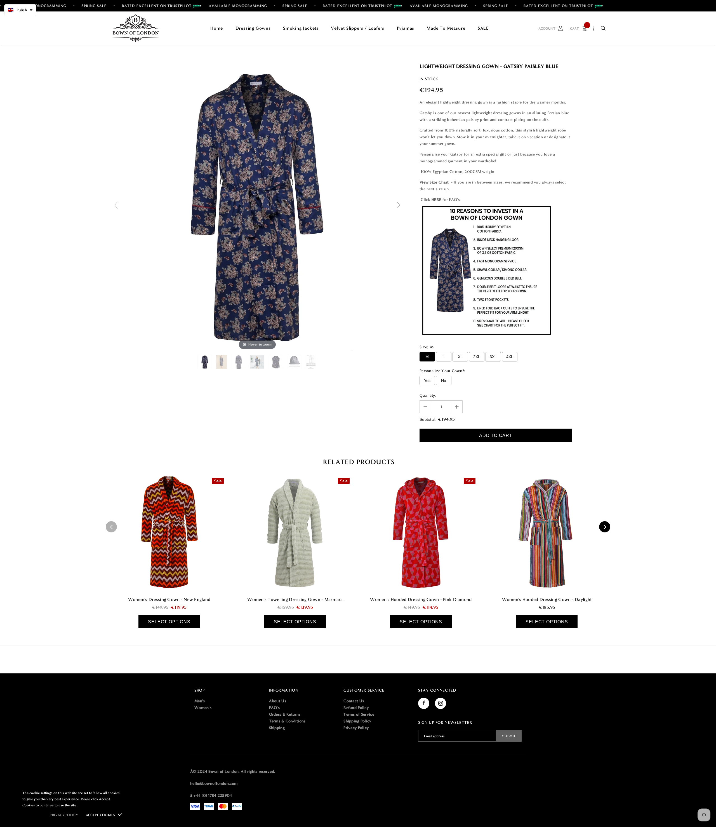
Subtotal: (428, 419)
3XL (493, 356)
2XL (477, 356)
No (443, 380)
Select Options (169, 621)
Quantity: (428, 395)
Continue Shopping (656, 84)
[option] (169, 550)
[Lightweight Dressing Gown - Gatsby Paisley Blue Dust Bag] (294, 362)
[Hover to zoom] (257, 207)
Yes (427, 380)
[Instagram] (440, 703)
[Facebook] (423, 703)
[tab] (358, 462)
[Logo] (135, 28)
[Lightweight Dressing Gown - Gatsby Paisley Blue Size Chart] (311, 362)
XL (460, 356)
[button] (20, 10)
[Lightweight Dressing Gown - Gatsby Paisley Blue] (205, 362)
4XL (510, 356)
